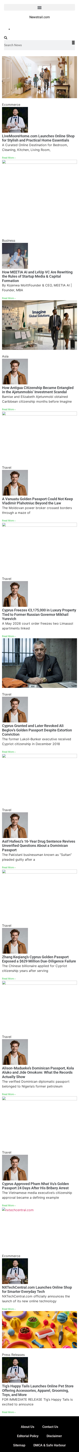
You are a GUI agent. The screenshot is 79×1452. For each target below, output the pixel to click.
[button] (39, 7)
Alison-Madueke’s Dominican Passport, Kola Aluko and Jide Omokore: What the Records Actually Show (38, 1072)
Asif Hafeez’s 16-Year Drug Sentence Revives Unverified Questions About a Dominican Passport (38, 845)
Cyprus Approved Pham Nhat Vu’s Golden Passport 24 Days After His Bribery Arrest (35, 1186)
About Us (27, 1427)
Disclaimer (54, 1436)
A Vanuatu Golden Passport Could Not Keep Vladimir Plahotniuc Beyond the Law (37, 501)
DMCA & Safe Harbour (49, 1445)
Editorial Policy (27, 1436)
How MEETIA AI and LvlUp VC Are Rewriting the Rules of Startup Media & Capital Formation (37, 276)
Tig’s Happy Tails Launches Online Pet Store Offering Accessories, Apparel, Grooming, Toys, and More (38, 1390)
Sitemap (19, 1445)
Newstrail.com (39, 17)
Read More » (9, 157)
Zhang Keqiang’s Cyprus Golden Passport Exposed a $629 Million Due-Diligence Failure (39, 959)
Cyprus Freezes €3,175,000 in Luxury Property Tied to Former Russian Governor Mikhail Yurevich (39, 614)
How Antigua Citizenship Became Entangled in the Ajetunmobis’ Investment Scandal (38, 390)
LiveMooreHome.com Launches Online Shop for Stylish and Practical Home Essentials (38, 138)
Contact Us (50, 1427)
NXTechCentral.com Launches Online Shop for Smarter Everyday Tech (37, 1289)
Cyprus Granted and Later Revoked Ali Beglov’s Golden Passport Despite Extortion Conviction (37, 730)
